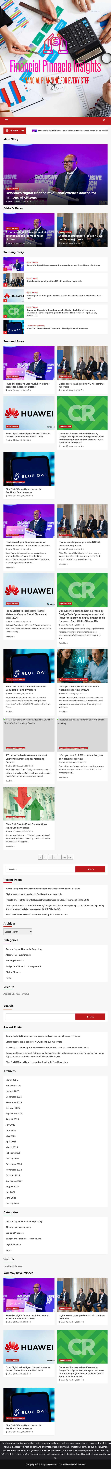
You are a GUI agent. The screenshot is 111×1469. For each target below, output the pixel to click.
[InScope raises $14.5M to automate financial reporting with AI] (82, 666)
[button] (6, 120)
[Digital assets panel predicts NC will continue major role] (13, 280)
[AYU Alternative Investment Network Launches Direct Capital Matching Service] (28, 735)
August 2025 (12, 1119)
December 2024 (14, 1164)
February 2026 (13, 1085)
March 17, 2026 (20, 201)
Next (70, 857)
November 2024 (14, 1169)
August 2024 (12, 1186)
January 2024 (12, 1203)
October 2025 (13, 1108)
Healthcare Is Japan (13, 1266)
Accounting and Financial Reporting (73, 679)
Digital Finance (12, 189)
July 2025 (10, 1124)
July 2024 (10, 1192)
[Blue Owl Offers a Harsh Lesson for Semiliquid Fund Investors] (13, 327)
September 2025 (14, 1113)
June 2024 (11, 1197)
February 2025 (13, 1153)
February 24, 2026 (21, 766)
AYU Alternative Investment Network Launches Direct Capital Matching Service (26, 759)
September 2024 (14, 1181)
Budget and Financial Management (23, 966)
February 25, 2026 (21, 496)
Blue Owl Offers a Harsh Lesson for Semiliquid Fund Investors (57, 328)
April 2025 (11, 1141)
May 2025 (11, 1136)
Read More (10, 567)
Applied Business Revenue (16, 993)
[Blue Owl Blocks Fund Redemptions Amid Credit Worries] (28, 803)
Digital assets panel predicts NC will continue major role (54, 281)
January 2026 (12, 1091)
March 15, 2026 (20, 440)
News (8, 978)
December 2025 (14, 1096)
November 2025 (14, 1102)
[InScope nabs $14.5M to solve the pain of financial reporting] (82, 735)
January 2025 (12, 1158)
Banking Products (15, 960)
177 (64, 857)
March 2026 (12, 1080)
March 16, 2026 (74, 243)
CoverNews (65, 1464)
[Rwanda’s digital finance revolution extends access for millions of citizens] (55, 174)
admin (10, 201)
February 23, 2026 (21, 831)
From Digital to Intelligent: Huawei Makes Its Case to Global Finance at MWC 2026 (26, 614)
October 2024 (13, 1175)
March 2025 (12, 1147)
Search (8, 1005)
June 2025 (11, 1130)
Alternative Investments (35, 326)
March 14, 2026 (74, 446)
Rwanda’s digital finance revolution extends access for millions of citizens (27, 236)
